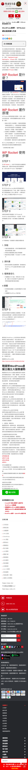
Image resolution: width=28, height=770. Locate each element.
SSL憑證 (5, 539)
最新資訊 (5, 738)
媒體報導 (5, 713)
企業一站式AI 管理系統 (7, 681)
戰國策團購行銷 (13, 673)
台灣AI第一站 (4, 665)
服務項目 (5, 721)
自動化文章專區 (7, 578)
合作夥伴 (5, 726)
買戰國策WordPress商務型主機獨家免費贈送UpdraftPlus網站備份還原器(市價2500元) (15, 509)
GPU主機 (6, 533)
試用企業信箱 (5, 460)
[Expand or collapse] (23, 44)
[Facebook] (3, 38)
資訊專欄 (5, 563)
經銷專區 (5, 557)
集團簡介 (5, 705)
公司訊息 (5, 524)
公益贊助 (5, 718)
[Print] (9, 38)
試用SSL (4, 462)
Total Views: (5, 589)
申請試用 (9, 598)
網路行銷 (5, 554)
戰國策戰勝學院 (7, 35)
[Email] (11, 38)
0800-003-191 (9, 11)
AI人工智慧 (6, 569)
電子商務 (5, 548)
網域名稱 (5, 527)
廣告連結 (5, 728)
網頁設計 (5, 542)
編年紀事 (5, 710)
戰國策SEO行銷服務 (6, 670)
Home (3, 22)
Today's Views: (6, 583)
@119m (21, 11)
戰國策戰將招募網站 (11, 668)
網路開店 (5, 545)
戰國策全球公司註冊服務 (18, 678)
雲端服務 (5, 741)
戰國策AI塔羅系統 (18, 670)
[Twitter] (5, 38)
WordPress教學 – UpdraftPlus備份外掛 (15, 513)
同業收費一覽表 (7, 575)
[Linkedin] (7, 38)
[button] (14, 705)
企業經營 (5, 566)
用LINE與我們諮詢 (12, 609)
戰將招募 (5, 715)
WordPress (8, 22)
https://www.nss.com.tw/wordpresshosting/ (13, 361)
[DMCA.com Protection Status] (14, 649)
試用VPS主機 (5, 458)
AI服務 (4, 754)
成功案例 (5, 560)
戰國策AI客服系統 (6, 678)
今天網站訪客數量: (7, 586)
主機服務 (5, 530)
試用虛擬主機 (5, 456)
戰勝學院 (5, 757)
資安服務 (5, 572)
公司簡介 (5, 707)
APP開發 (5, 551)
